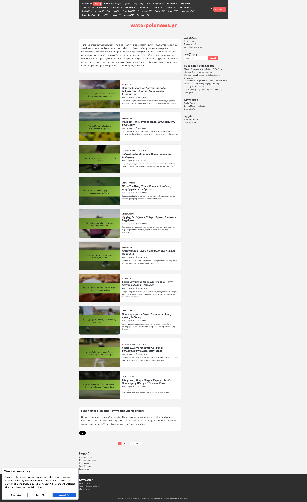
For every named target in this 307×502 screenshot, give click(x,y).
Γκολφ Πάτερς (129, 118)
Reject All (39, 495)
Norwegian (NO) (188, 11)
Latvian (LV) (116, 15)
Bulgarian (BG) (88, 15)
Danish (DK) (160, 11)
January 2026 (190, 122)
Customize (16, 495)
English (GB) (158, 3)
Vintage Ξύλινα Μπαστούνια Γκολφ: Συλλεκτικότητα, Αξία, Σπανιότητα (142, 349)
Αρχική (98, 3)
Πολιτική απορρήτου (87, 457)
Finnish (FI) (103, 15)
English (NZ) (186, 3)
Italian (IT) (172, 7)
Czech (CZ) (129, 15)
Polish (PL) (87, 11)
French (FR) (116, 7)
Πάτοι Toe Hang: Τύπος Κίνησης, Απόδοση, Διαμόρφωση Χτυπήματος (146, 188)
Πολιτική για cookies (87, 460)
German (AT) (144, 7)
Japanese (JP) (185, 7)
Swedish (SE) (129, 11)
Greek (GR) (173, 11)
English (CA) (172, 3)
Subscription (220, 9)
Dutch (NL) (99, 11)
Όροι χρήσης (84, 463)
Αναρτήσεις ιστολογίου (112, 3)
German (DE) (130, 7)
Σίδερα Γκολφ (128, 84)
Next (138, 443)
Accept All (64, 495)
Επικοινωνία (87, 3)
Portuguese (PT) (145, 11)
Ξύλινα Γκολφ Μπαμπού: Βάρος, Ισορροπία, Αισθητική (205, 81)
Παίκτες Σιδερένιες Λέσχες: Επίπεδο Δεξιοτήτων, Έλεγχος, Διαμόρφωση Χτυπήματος (144, 91)
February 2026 (191, 119)
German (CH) (159, 7)
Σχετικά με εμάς (130, 3)
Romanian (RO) (113, 11)
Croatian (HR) (143, 15)
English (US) (144, 3)
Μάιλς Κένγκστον (128, 97)
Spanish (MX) (103, 7)
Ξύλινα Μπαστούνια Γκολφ (134, 151)
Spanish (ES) (88, 7)
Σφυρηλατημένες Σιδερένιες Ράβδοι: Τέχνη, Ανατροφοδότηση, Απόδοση (148, 283)
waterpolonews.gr (153, 25)
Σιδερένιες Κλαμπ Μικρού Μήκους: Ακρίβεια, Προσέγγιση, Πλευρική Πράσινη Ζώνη (148, 382)
